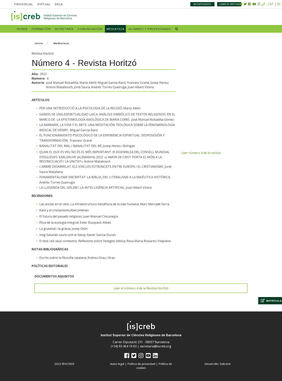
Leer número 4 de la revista (201, 153)
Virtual (43, 4)
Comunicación (90, 29)
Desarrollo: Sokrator (217, 364)
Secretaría (64, 29)
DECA (59, 4)
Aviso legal (117, 364)
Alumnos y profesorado (150, 29)
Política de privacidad (141, 364)
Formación (41, 29)
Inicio (39, 43)
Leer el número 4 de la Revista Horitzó (141, 288)
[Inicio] (44, 16)
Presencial (23, 4)
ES (278, 4)
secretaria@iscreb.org (155, 346)
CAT (271, 4)
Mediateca (115, 29)
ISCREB (21, 29)
